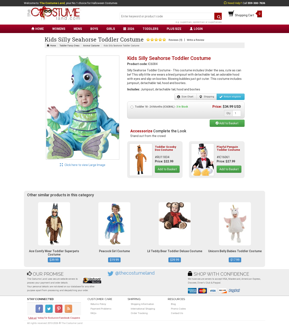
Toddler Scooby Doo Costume (165, 148)
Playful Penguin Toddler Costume (228, 148)
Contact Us (177, 313)
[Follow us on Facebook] (40, 311)
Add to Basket (228, 123)
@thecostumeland (135, 273)
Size (187, 96)
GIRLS (110, 28)
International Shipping (143, 308)
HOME (39, 28)
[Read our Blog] (69, 311)
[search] (218, 16)
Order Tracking (139, 313)
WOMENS (58, 28)
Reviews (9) (175, 39)
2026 (130, 28)
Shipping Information (142, 304)
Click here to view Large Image (84, 165)
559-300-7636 (256, 3)
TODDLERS (150, 28)
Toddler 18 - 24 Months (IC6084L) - (161, 106)
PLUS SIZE (174, 28)
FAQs (93, 313)
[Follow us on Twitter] (49, 311)
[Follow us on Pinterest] (59, 311)
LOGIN (198, 28)
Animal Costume (91, 45)
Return (232, 96)
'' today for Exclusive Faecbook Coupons (54, 317)
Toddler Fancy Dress (69, 45)
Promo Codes (178, 308)
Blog (173, 304)
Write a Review (195, 39)
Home (53, 45)
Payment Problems (101, 308)
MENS (78, 28)
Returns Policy (98, 304)
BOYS (94, 28)
